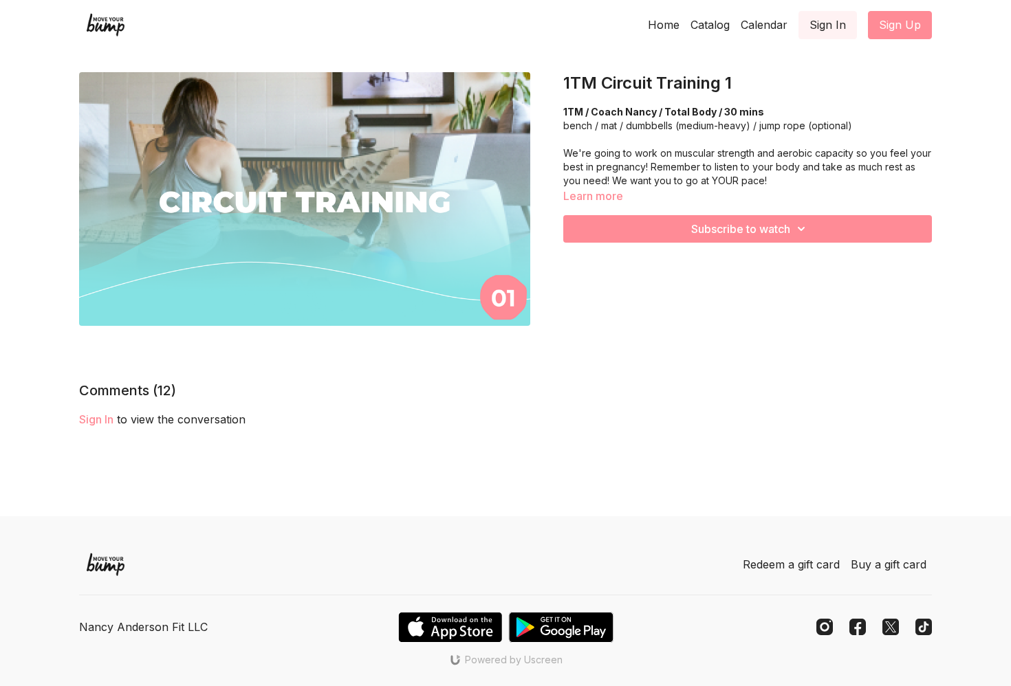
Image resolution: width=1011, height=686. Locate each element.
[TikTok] (923, 627)
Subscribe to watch (740, 229)
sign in (96, 419)
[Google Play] (561, 627)
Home (664, 25)
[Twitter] (890, 627)
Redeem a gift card (791, 564)
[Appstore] (450, 627)
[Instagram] (824, 627)
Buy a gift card (888, 564)
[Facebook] (857, 627)
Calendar (764, 25)
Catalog (710, 25)
